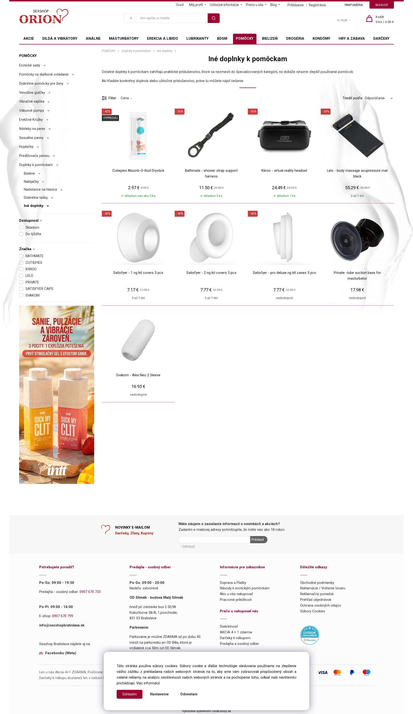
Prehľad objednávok (315, 600)
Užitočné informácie (224, 5)
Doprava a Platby (233, 583)
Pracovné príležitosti (236, 600)
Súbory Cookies (312, 611)
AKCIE (28, 38)
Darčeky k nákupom (235, 638)
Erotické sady (29, 65)
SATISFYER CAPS (39, 289)
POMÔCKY (245, 38)
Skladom (32, 227)
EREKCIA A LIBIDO (162, 38)
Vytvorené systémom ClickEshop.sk (206, 711)
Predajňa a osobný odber (239, 644)
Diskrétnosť (229, 626)
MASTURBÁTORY (124, 38)
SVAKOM (32, 295)
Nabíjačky (31, 181)
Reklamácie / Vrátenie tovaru (322, 588)
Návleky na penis (32, 129)
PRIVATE (32, 282)
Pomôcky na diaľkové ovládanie (44, 74)
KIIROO (31, 269)
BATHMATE (34, 256)
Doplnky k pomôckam (36, 165)
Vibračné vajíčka (31, 101)
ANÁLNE (93, 38)
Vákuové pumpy (31, 110)
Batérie (29, 173)
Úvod (180, 5)
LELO (29, 275)
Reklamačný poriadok (317, 594)
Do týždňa (33, 234)
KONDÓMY (321, 38)
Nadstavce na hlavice (40, 189)
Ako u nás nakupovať (236, 594)
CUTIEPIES (34, 263)
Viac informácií (148, 683)
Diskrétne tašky (36, 197)
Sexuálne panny (31, 138)
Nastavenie (159, 694)
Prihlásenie (296, 5)
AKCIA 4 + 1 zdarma (236, 632)
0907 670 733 (90, 592)
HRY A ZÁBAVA (352, 38)
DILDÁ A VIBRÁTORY (59, 38)
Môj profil (196, 5)
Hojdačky (26, 146)
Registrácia (317, 5)
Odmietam (188, 694)
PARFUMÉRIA (354, 5)
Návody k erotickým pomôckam (245, 588)
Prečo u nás (254, 5)
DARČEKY (381, 38)
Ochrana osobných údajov (320, 605)
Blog (273, 5)
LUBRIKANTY (197, 38)
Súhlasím (129, 694)
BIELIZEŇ (270, 38)
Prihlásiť (257, 539)
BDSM (222, 38)
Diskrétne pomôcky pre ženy (41, 83)
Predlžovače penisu (34, 156)
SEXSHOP (381, 5)
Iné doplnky (33, 206)
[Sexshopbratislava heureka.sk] (309, 635)
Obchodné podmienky (317, 583)
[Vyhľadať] (130, 18)
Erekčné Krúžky (31, 119)
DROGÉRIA (295, 38)
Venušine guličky (32, 92)
